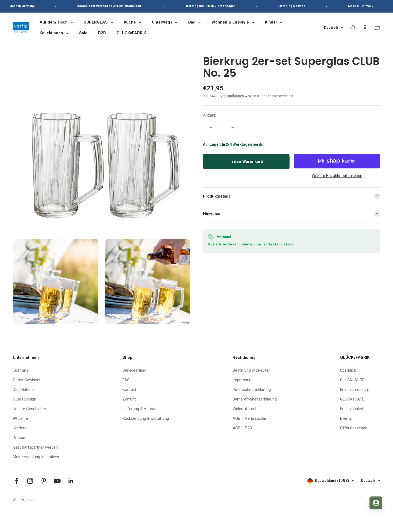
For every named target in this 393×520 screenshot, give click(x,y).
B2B (102, 32)
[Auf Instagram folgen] (30, 480)
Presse (19, 437)
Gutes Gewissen (27, 380)
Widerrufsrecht (246, 408)
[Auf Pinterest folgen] (43, 480)
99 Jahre (20, 418)
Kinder (271, 22)
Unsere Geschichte (29, 408)
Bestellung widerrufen (252, 370)
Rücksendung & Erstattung (145, 418)
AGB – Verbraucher (250, 418)
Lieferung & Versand (140, 408)
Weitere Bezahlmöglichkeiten (337, 175)
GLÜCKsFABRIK (131, 32)
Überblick (348, 370)
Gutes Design (24, 399)
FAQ (126, 380)
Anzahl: (209, 115)
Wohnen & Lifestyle (230, 22)
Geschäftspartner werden (35, 447)
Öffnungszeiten (353, 428)
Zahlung (129, 399)
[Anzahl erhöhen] (233, 127)
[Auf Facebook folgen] (16, 480)
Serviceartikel (134, 370)
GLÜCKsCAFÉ (352, 399)
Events (346, 418)
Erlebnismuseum (354, 389)
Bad (191, 22)
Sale (83, 32)
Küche (130, 22)
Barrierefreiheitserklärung (255, 399)
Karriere (19, 428)
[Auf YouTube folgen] (57, 480)
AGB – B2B (242, 428)
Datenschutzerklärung (252, 389)
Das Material (23, 389)
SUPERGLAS (96, 22)
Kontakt (129, 389)
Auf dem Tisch (54, 22)
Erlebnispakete (352, 408)
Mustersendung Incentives (36, 456)
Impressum (243, 380)
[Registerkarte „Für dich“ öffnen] (375, 502)
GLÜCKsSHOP (352, 380)
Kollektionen (51, 32)
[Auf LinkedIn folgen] (71, 480)
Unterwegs (162, 22)
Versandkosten (232, 96)
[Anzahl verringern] (211, 127)
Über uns (20, 370)
